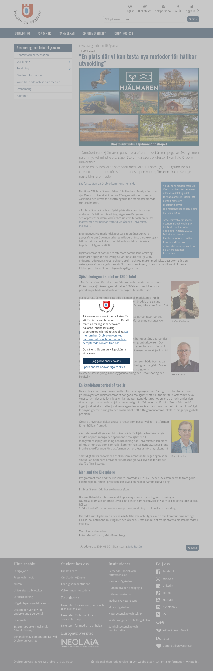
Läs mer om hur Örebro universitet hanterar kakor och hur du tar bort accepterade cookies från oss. (105, 337)
